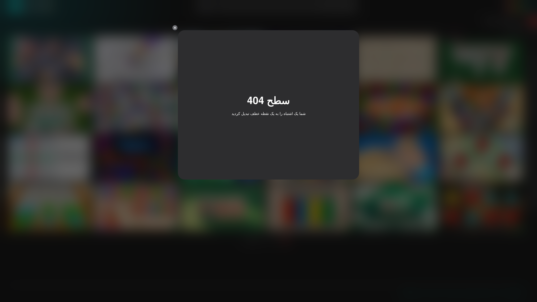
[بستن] (174, 27)
